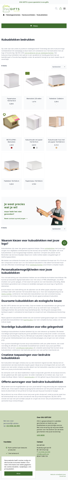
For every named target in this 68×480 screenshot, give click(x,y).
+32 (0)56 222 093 (13, 426)
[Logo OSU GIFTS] (10, 8)
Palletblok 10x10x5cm (11, 181)
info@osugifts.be (43, 454)
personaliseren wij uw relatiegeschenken (39, 53)
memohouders (29, 377)
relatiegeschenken (36, 265)
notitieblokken (49, 248)
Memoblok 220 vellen (34, 99)
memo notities (6, 294)
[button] (64, 8)
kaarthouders (28, 320)
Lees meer (41, 435)
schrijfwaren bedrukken (24, 348)
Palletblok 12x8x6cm (56, 99)
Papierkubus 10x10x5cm (34, 181)
